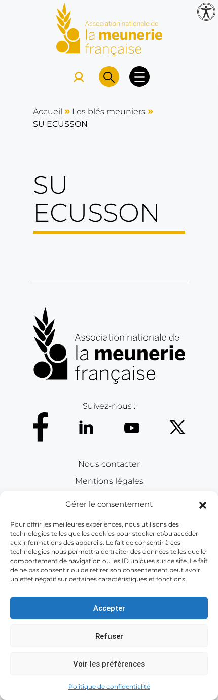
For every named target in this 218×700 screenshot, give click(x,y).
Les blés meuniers (109, 111)
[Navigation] (139, 76)
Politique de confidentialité (109, 686)
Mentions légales (109, 481)
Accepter (109, 608)
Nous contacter (109, 464)
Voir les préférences (109, 664)
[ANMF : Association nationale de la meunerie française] (109, 28)
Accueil (47, 111)
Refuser (109, 636)
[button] (203, 504)
